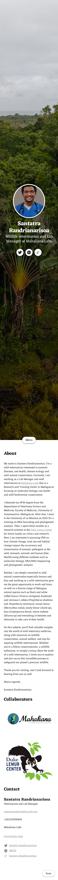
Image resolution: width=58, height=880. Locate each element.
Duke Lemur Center (41, 530)
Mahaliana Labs (30, 483)
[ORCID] (29, 252)
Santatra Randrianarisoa (29, 227)
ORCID (12, 850)
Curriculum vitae (13, 836)
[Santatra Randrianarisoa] (20, 252)
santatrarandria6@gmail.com (20, 812)
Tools (48, 873)
